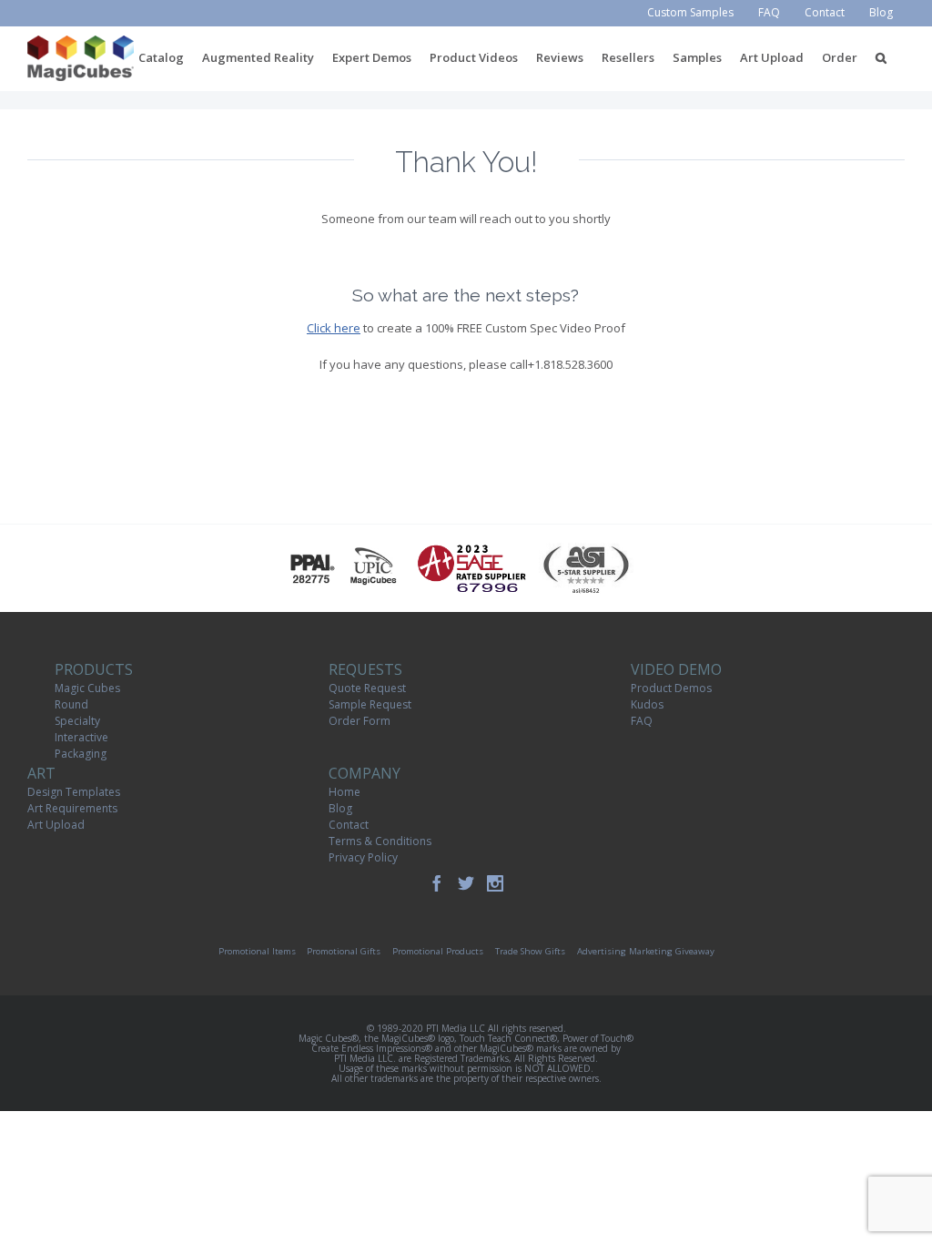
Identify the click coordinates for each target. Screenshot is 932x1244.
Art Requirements (72, 808)
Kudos (647, 704)
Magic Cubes (87, 688)
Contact (349, 824)
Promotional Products (437, 951)
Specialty (77, 721)
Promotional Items (257, 951)
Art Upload (56, 824)
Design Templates (73, 792)
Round (71, 704)
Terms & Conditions (380, 841)
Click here (333, 328)
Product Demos (671, 688)
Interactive (81, 737)
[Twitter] (466, 883)
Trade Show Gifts (530, 951)
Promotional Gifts (343, 951)
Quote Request (367, 688)
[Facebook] (437, 883)
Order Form (359, 721)
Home (344, 792)
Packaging (80, 753)
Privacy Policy (363, 857)
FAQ (642, 721)
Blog (340, 808)
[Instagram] (495, 883)
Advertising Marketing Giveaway (645, 951)
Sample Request (370, 704)
